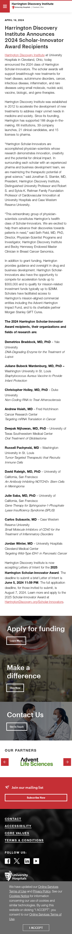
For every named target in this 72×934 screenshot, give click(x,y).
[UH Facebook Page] (7, 862)
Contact (13, 819)
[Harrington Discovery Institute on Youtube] (36, 862)
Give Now (15, 687)
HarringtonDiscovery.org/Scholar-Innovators (34, 601)
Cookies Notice (19, 896)
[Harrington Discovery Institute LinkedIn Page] (27, 862)
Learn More (16, 640)
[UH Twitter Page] (17, 862)
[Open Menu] (5, 7)
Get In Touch (17, 726)
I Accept (36, 927)
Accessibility (18, 826)
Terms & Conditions (24, 840)
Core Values (17, 833)
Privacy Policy (41, 891)
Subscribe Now (36, 797)
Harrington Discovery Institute (25, 55)
